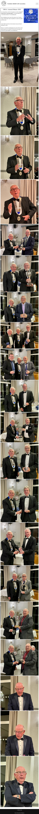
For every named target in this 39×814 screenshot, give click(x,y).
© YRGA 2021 (19, 810)
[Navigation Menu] (37, 4)
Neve (15, 812)
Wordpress (22, 812)
